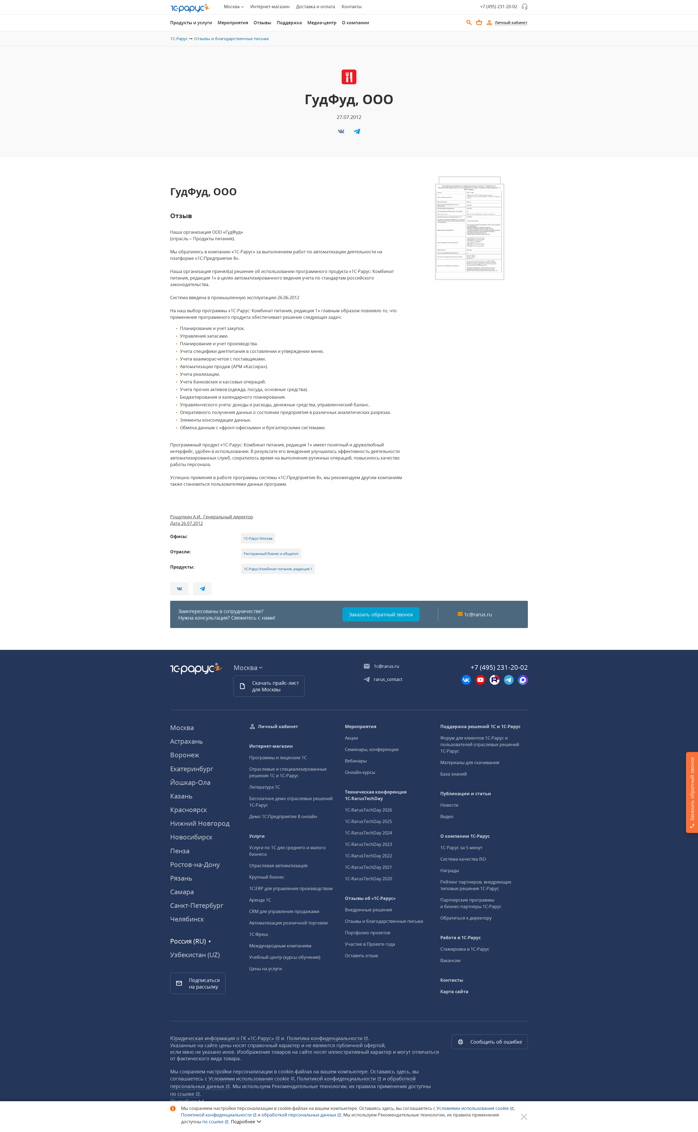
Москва (182, 727)
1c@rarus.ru (478, 614)
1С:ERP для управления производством (291, 888)
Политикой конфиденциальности (217, 1115)
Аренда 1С (260, 900)
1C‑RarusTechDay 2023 (368, 844)
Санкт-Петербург (196, 905)
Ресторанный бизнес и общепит (271, 553)
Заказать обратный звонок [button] (381, 614)
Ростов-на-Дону (195, 864)
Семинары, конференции (372, 749)
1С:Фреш (258, 934)
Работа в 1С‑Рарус (460, 938)
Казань (181, 795)
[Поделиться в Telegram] (357, 133)
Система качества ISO (463, 859)
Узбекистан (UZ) (195, 954)
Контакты (352, 7)
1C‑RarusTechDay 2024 (368, 833)
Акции (351, 738)
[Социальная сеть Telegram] (509, 680)
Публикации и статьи (465, 794)
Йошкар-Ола (190, 782)
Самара (182, 891)
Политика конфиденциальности (325, 1038)
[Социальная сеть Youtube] (480, 680)
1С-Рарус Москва (258, 538)
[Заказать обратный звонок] (524, 6)
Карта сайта (454, 992)
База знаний (453, 774)
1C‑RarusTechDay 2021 (368, 867)
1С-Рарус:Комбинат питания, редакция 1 (278, 568)
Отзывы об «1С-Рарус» (370, 898)
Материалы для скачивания (469, 762)
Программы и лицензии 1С (278, 758)
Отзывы (262, 23)
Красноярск (188, 809)
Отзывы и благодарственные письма (231, 38)
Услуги (257, 836)
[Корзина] (479, 22)
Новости (449, 805)
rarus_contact (388, 679)
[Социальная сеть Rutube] (495, 680)
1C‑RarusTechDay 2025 (368, 821)
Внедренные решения (368, 910)
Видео (446, 816)
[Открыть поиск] (469, 22)
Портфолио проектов (367, 933)
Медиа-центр (321, 23)
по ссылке (182, 1094)
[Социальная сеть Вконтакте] (466, 680)
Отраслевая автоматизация (278, 866)
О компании (355, 23)
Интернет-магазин (270, 7)
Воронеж (184, 754)
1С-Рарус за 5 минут (461, 848)
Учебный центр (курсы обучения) (284, 957)
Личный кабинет (278, 726)
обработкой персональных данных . (302, 1115)
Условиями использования (476, 1108)
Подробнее (243, 1122)
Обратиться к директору (466, 918)
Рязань (181, 877)
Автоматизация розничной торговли (288, 923)
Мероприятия (233, 23)
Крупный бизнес (266, 877)
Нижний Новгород (200, 823)
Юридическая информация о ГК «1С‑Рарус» (222, 1038)
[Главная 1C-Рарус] (191, 8)
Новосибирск (191, 836)
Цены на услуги (265, 969)
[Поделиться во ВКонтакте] (342, 133)
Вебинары (356, 761)
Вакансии (450, 960)
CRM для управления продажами (284, 911)
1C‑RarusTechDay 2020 (368, 879)
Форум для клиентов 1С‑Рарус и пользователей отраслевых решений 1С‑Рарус (479, 744)
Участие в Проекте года (370, 944)
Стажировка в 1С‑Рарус (464, 949)
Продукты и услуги (191, 23)
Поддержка (289, 23)
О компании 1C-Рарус (465, 836)
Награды (449, 870)
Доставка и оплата (315, 7)
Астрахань (186, 741)
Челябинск (187, 918)
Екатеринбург (191, 768)
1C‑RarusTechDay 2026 (368, 810)
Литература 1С (264, 787)
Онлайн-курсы (360, 772)
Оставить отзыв (361, 956)
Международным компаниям (280, 946)
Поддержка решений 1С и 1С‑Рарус (480, 726)
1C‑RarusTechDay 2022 (368, 856)
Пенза (179, 850)
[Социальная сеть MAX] (523, 680)
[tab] (191, 22)
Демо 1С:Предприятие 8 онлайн (283, 816)
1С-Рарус (179, 38)
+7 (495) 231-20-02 (498, 7)
